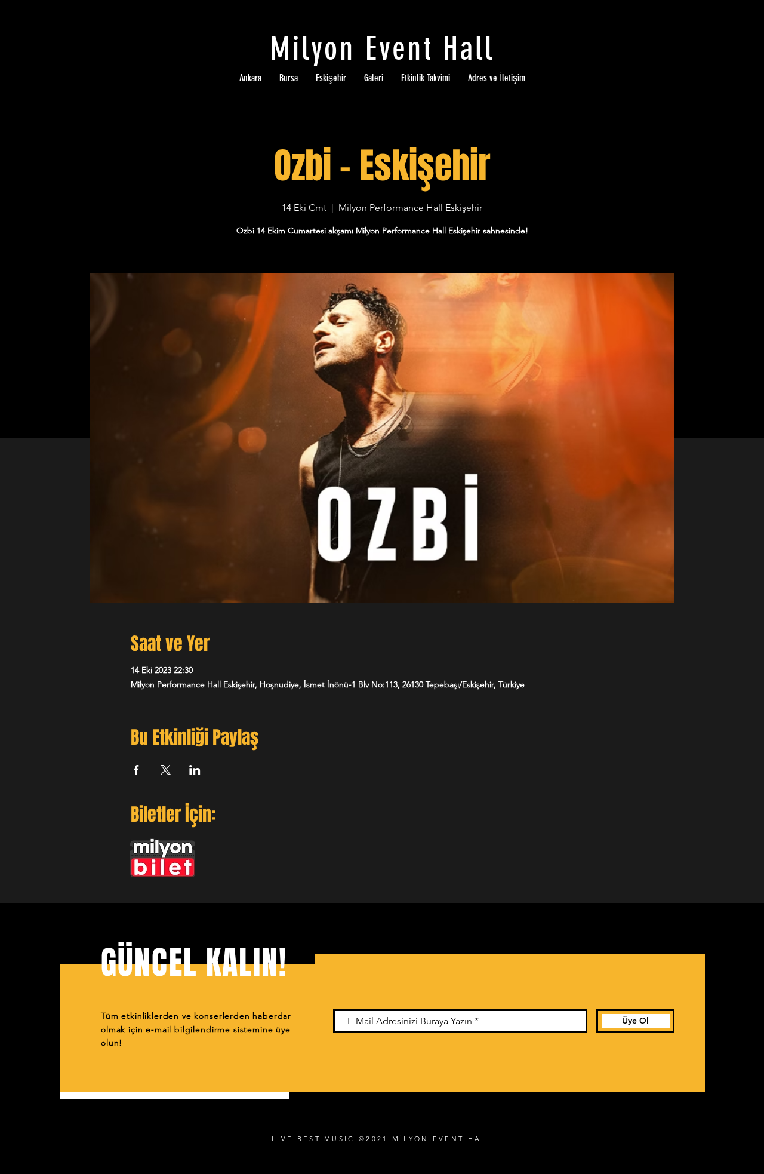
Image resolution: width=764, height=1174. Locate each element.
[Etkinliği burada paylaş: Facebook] (136, 770)
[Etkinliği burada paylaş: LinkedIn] (195, 770)
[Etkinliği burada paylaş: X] (165, 770)
